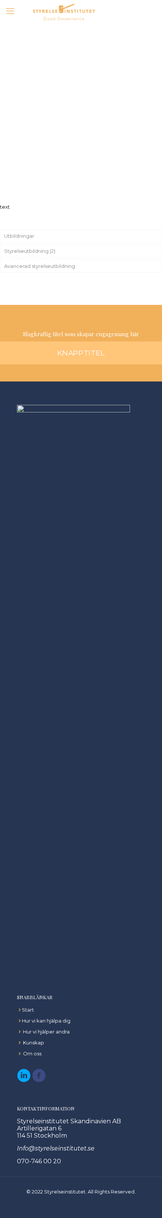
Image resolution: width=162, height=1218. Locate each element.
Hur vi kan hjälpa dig (46, 1021)
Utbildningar (19, 236)
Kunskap (33, 1043)
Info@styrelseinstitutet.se (56, 1148)
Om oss (32, 1053)
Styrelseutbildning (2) (29, 251)
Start (28, 1010)
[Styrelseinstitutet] (64, 11)
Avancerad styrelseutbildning (39, 266)
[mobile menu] (10, 11)
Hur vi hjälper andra (46, 1032)
